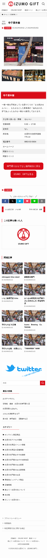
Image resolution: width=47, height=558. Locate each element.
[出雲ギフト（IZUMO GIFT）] (23, 4)
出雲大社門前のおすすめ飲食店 (17, 460)
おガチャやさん (9, 399)
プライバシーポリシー (12, 518)
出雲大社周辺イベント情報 (15, 445)
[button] (5, 201)
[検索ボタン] (43, 4)
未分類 (7, 495)
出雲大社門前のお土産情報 (15, 470)
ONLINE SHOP (23, 538)
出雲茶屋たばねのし (10, 409)
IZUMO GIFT (23, 244)
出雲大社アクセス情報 (13, 440)
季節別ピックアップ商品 (14, 480)
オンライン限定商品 (12, 435)
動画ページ (32, 538)
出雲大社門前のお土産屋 (14, 465)
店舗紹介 (13, 538)
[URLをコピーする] (41, 201)
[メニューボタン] (3, 4)
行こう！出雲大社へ (12, 500)
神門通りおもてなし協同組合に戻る (23, 166)
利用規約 (7, 523)
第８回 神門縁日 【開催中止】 (15, 419)
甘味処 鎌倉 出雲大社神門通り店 (16, 404)
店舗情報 (8, 28)
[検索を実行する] (42, 383)
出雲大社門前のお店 (12, 475)
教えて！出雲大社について (15, 490)
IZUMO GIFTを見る (23, 174)
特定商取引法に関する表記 (14, 528)
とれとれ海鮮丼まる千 (11, 414)
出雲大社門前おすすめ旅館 (15, 455)
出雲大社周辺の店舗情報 (14, 450)
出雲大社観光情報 (23, 544)
